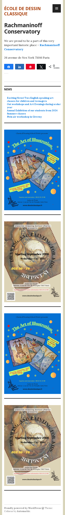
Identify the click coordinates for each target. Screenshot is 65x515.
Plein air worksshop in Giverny (24, 116)
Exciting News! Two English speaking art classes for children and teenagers (30, 99)
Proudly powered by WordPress (22, 508)
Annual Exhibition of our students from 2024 (32, 110)
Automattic (23, 511)
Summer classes (16, 113)
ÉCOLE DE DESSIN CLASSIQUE (22, 11)
